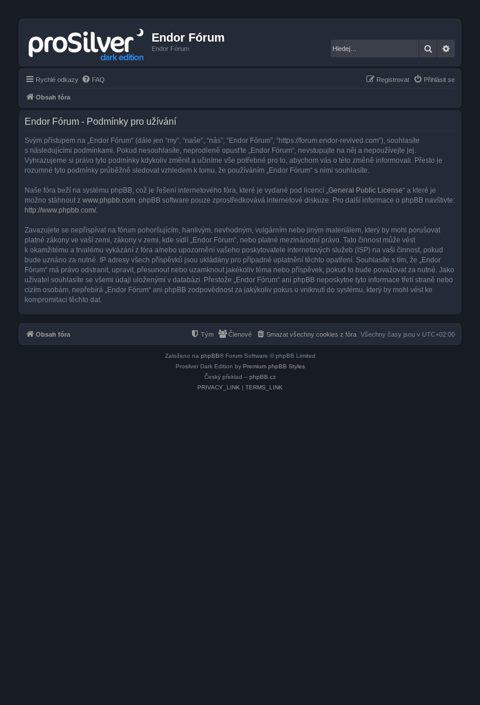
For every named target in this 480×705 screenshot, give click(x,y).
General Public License (365, 190)
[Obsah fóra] (87, 42)
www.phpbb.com (109, 200)
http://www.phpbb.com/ (60, 210)
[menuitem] (93, 80)
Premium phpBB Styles (274, 366)
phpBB (210, 355)
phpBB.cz (262, 377)
